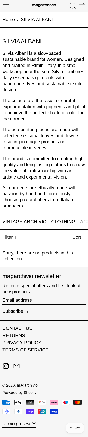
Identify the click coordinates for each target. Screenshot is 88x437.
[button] (72, 6)
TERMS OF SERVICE (25, 350)
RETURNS (13, 335)
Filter (7, 237)
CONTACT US (17, 328)
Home (8, 19)
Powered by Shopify (19, 392)
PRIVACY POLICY (21, 342)
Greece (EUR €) (16, 424)
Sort (76, 237)
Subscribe (12, 311)
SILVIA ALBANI (37, 19)
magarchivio (27, 385)
